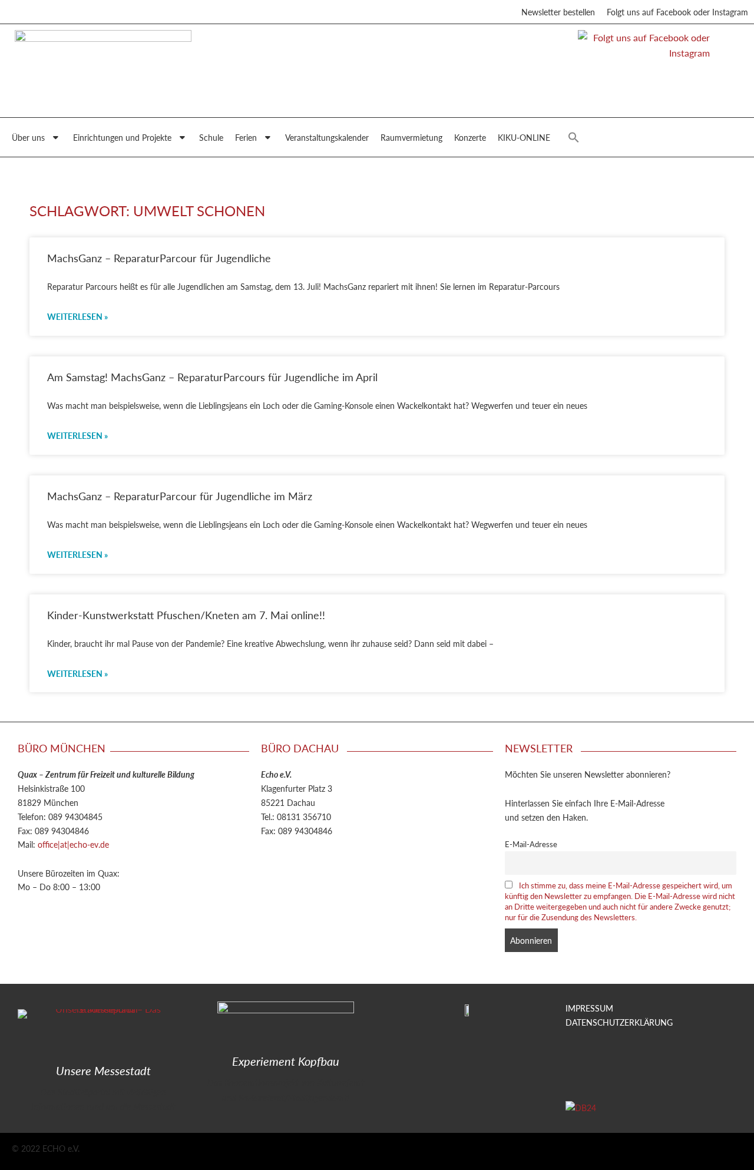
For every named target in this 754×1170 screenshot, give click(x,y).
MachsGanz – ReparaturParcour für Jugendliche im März (179, 495)
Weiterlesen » (77, 316)
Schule (211, 137)
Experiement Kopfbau (285, 1061)
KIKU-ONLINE (524, 137)
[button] (573, 137)
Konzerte (470, 137)
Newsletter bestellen (558, 12)
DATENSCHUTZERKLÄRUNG (619, 1022)
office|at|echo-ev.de (73, 844)
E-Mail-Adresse (531, 844)
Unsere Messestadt (103, 1070)
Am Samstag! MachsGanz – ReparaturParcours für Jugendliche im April (212, 376)
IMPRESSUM (589, 1008)
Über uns (28, 137)
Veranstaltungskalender (327, 137)
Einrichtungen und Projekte (122, 137)
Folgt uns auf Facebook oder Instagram (677, 12)
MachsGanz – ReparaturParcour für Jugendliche (159, 257)
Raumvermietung (411, 137)
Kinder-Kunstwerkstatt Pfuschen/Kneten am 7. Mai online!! (186, 614)
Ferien (246, 137)
